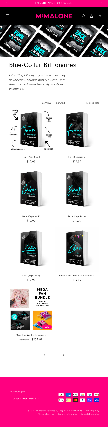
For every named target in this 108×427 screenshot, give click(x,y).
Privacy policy (92, 410)
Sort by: (46, 102)
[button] (7, 16)
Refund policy (75, 410)
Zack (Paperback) (77, 216)
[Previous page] (44, 355)
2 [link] (63, 355)
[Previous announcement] (6, 3)
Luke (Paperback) (31, 275)
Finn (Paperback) (76, 157)
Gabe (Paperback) (31, 216)
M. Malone (41, 410)
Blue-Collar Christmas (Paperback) (76, 275)
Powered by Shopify (56, 410)
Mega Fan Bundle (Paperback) (31, 335)
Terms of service (46, 414)
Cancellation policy (90, 414)
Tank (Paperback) (31, 157)
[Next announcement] (102, 3)
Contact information (67, 414)
